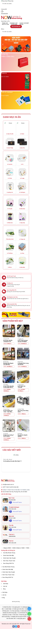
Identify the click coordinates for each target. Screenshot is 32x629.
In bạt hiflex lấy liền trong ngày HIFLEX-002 (8, 387)
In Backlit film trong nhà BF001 (23, 364)
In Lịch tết (5, 433)
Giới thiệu (5, 583)
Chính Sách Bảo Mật (8, 555)
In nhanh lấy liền (7, 607)
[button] (3, 44)
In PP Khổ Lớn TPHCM (21, 386)
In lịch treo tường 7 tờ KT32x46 (8, 435)
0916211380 (12, 518)
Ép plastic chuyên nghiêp (22, 435)
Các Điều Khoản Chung (9, 552)
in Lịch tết (20, 612)
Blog (4, 589)
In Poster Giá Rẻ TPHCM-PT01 (7, 341)
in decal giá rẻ (24, 611)
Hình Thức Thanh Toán (9, 560)
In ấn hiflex (5, 384)
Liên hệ (5, 586)
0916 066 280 (12, 509)
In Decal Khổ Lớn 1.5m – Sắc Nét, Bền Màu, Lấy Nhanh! (8, 412)
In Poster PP (6, 338)
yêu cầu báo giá (16, 26)
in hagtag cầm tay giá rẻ (16, 616)
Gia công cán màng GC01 (23, 411)
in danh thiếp (8, 609)
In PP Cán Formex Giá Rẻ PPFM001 (23, 341)
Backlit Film (5, 361)
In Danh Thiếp (21, 409)
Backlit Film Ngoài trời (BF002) (8, 364)
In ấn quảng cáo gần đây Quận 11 (12, 461)
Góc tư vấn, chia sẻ (7, 459)
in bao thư (21, 614)
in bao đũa (15, 614)
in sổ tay (12, 611)
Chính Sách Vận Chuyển (9, 558)
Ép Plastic (20, 433)
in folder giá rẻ (16, 609)
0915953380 (12, 500)
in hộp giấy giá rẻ (21, 618)
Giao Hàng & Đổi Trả (8, 563)
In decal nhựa (21, 384)
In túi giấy (14, 607)
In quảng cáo (20, 338)
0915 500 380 (12, 527)
